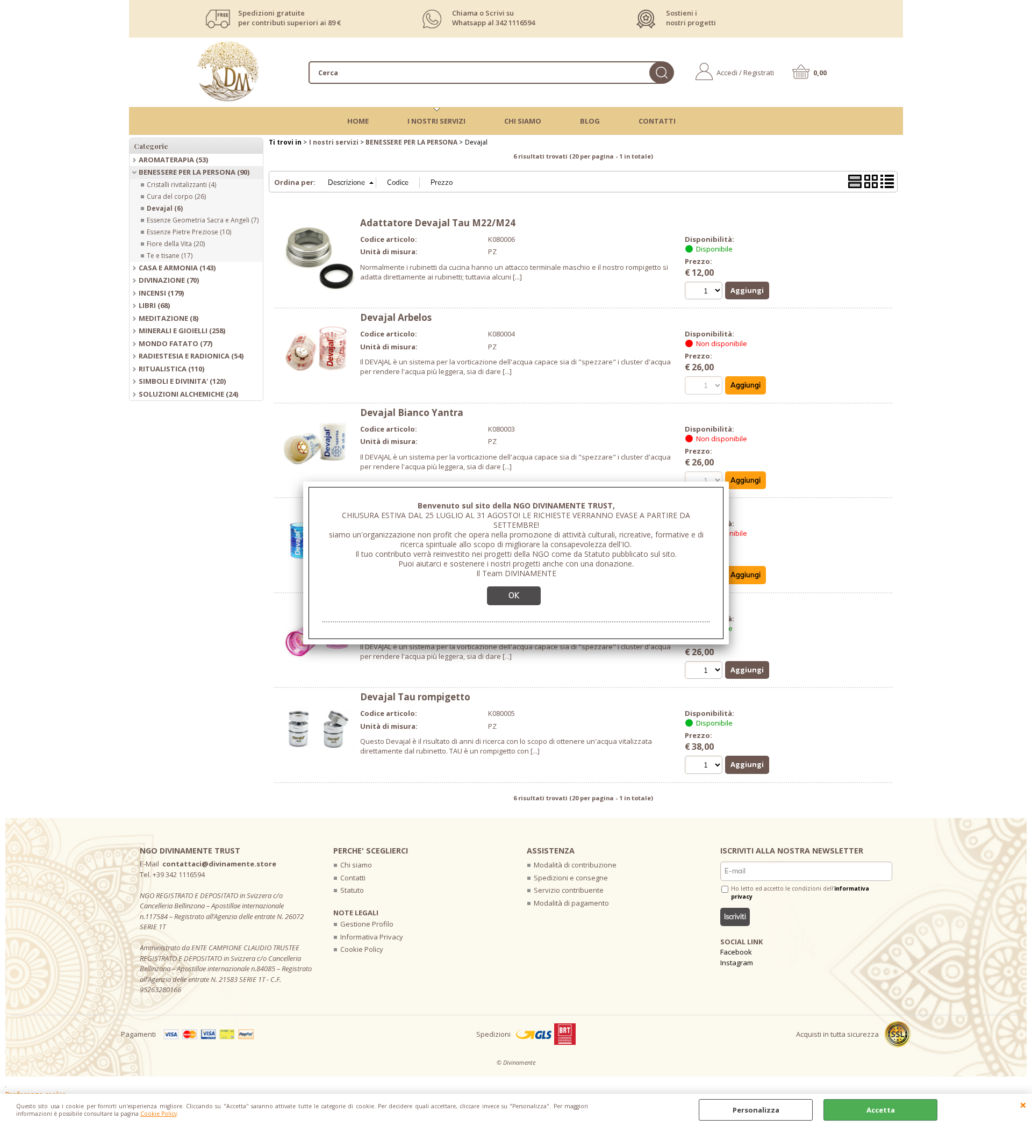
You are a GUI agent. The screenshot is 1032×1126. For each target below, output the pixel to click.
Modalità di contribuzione (575, 865)
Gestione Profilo (366, 924)
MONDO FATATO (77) (175, 343)
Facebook (736, 952)
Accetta (880, 1110)
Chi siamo (356, 865)
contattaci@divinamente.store (219, 864)
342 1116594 (515, 22)
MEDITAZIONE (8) (168, 318)
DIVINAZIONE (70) (169, 280)
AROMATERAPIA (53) (173, 159)
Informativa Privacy (371, 937)
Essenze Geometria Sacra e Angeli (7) (203, 220)
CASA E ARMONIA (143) (177, 267)
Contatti (657, 121)
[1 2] (705, 292)
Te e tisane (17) (169, 255)
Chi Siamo (522, 121)
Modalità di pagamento (571, 903)
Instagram (736, 962)
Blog (590, 121)
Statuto (352, 890)
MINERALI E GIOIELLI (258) (182, 330)
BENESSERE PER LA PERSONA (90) (194, 172)
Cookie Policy (158, 1113)
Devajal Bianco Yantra (411, 412)
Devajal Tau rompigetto (415, 697)
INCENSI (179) (161, 293)
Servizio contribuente (569, 890)
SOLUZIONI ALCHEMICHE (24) (188, 394)
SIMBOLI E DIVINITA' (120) (182, 381)
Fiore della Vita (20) (176, 243)
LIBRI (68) (154, 305)
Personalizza (756, 1110)
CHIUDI (1023, 1104)
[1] (705, 671)
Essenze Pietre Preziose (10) (189, 231)
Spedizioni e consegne (571, 878)
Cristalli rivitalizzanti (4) (181, 184)
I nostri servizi (436, 121)
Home (358, 121)
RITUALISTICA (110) (171, 369)
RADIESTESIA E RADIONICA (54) (191, 356)
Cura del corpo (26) (176, 196)
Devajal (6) (165, 208)
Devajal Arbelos (396, 317)
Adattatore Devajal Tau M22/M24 (437, 223)
